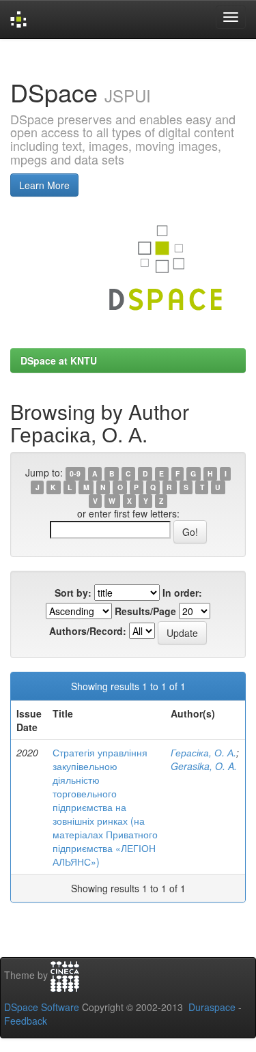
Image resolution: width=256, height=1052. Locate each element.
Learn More (44, 185)
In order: (182, 592)
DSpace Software (41, 1007)
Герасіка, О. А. (203, 752)
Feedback (25, 1020)
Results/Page (145, 611)
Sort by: (73, 592)
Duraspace (212, 1007)
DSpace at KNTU (58, 360)
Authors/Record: (87, 631)
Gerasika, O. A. (204, 766)
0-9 (75, 473)
